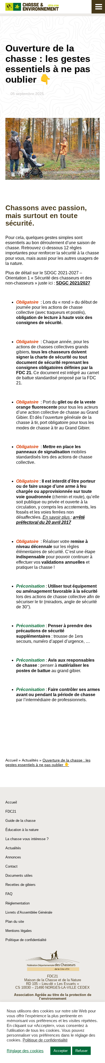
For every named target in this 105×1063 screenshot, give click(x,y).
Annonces (13, 857)
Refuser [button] (81, 1051)
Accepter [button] (61, 1051)
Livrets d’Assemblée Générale (28, 912)
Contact (11, 866)
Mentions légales (18, 931)
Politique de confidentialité (25, 940)
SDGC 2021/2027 (73, 283)
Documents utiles (19, 875)
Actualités (30, 760)
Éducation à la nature (21, 830)
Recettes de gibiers (20, 885)
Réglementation (17, 903)
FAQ (8, 894)
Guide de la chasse (20, 821)
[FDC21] (32, 7)
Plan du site (14, 922)
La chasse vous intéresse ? (26, 839)
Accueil (11, 760)
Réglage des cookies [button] (25, 1051)
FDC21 (10, 811)
